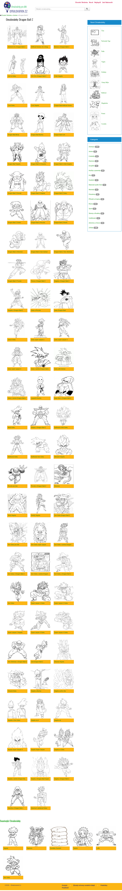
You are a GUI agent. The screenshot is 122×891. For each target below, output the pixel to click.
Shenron (57, 486)
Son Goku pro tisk (13, 544)
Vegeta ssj (57, 720)
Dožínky (103, 72)
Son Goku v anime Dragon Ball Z (64, 544)
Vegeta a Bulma (36, 691)
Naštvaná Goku (13, 457)
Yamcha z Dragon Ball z (15, 808)
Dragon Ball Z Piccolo (38, 222)
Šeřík (102, 51)
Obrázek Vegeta (59, 457)
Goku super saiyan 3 (61, 340)
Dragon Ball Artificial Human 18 (64, 105)
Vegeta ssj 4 (35, 720)
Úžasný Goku (12, 691)
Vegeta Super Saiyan (38, 749)
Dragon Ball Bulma (37, 135)
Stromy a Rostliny (94, 213)
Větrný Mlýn (105, 82)
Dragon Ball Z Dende (14, 193)
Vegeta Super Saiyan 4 (15, 749)
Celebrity (92, 156)
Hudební (92, 180)
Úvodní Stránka (81, 2)
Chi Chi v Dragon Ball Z (38, 76)
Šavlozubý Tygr (105, 41)
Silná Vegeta (12, 515)
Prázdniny (92, 194)
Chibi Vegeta (58, 76)
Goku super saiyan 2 (37, 340)
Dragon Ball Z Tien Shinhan (63, 252)
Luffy (98, 848)
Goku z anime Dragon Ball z (17, 398)
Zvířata (91, 228)
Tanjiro (75, 848)
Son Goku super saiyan (38, 544)
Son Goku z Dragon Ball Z (62, 574)
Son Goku (11, 603)
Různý (91, 204)
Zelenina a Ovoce (95, 223)
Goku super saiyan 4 (14, 369)
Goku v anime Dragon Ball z (40, 369)
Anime (15, 15)
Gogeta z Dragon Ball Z (15, 310)
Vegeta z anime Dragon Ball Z (17, 779)
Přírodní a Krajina (94, 199)
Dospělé (92, 166)
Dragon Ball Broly (13, 135)
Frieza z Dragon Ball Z (38, 281)
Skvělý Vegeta (35, 515)
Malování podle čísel (95, 185)
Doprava (92, 161)
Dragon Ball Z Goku (60, 193)
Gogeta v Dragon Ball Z (61, 281)
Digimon (29, 848)
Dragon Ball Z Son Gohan (39, 252)
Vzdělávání (92, 218)
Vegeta (103, 62)
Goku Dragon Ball (60, 310)
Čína (102, 31)
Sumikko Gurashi (55, 848)
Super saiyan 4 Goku (61, 632)
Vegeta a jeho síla (60, 691)
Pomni (103, 113)
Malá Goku (11, 427)
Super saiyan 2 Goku (61, 603)
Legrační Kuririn (36, 398)
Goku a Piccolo (36, 310)
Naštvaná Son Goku (37, 457)
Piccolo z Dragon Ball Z (38, 486)
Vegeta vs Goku (59, 749)
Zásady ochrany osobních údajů (84, 885)
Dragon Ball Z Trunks (14, 281)
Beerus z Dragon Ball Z (61, 47)
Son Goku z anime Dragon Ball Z (41, 574)
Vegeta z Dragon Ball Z (61, 779)
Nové (91, 2)
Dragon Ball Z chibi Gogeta (63, 164)
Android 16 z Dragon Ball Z (16, 47)
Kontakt (64, 885)
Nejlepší (97, 2)
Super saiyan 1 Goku (38, 603)
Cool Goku (11, 105)
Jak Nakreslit (107, 2)
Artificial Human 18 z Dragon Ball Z (42, 47)
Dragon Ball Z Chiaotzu (38, 164)
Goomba (103, 124)
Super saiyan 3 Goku (38, 632)
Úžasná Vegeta (59, 662)
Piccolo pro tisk (13, 486)
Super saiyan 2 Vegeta (15, 632)
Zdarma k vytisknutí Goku (39, 808)
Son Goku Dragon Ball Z (62, 515)
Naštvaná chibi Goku (61, 427)
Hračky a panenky (95, 170)
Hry (90, 175)
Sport (91, 208)
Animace (92, 147)
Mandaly (92, 189)
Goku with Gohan (59, 369)
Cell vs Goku (12, 76)
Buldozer (104, 93)
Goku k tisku (12, 340)
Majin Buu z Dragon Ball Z (62, 398)
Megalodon (104, 103)
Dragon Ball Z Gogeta (38, 193)
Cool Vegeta (35, 105)
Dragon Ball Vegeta (14, 164)
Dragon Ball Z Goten (14, 222)
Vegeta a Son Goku (14, 720)
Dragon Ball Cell (59, 135)
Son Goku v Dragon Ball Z (16, 574)
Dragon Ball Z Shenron (15, 252)
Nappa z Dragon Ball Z (38, 427)
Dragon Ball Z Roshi (60, 222)
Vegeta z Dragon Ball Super (40, 779)
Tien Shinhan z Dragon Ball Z (17, 662)
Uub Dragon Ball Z (37, 662)
